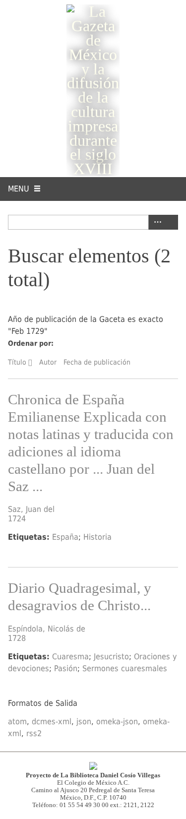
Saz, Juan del (31, 509)
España (65, 537)
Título (17, 362)
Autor (48, 362)
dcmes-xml (51, 721)
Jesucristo (111, 656)
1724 (17, 518)
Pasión (65, 668)
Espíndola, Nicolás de (46, 628)
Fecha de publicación (96, 362)
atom (17, 721)
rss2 (34, 733)
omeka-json (117, 721)
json (83, 721)
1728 (17, 638)
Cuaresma (70, 656)
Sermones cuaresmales (124, 668)
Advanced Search (155, 222)
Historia (97, 537)
